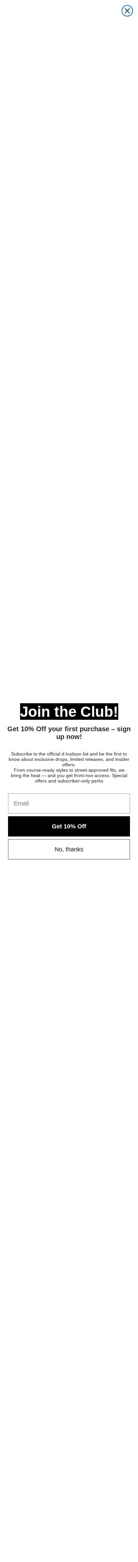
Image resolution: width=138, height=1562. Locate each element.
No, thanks (69, 849)
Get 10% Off (69, 826)
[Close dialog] (127, 10)
